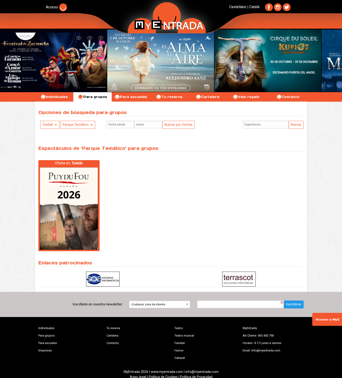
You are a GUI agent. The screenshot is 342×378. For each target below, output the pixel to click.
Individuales (57, 97)
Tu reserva (171, 97)
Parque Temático (76, 125)
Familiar (179, 343)
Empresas (45, 350)
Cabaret (179, 358)
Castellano (237, 7)
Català (254, 7)
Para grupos (95, 97)
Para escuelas (133, 97)
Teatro (178, 328)
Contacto (290, 97)
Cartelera (210, 97)
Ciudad (48, 125)
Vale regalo (248, 97)
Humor (179, 350)
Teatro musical (184, 335)
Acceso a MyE (327, 319)
